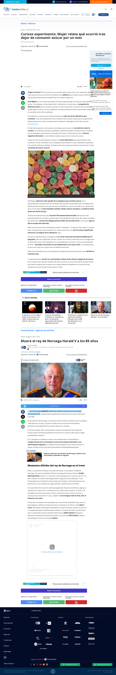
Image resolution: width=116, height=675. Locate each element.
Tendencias (48, 14)
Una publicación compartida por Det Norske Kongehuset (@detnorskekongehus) (52, 575)
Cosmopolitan (33, 124)
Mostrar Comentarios (54, 279)
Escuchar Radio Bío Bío (101, 2)
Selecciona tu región (12, 2)
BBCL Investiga (64, 14)
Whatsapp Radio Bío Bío (103, 664)
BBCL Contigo (75, 14)
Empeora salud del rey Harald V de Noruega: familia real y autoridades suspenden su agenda (65, 454)
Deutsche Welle (32, 345)
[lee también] (35, 457)
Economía (32, 14)
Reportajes (7, 651)
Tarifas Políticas (8, 663)
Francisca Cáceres (28, 42)
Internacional (23, 14)
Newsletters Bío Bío (61, 2)
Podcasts (6, 14)
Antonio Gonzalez (35, 352)
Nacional (14, 14)
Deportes (40, 14)
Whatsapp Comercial (71, 664)
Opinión (56, 14)
